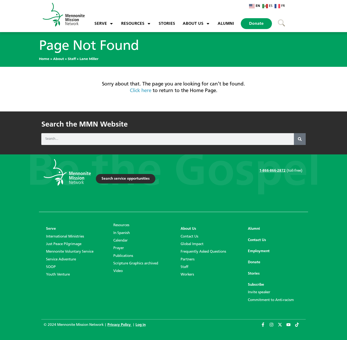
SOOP (51, 267)
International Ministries (65, 236)
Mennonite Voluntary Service (69, 252)
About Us (193, 23)
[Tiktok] (299, 327)
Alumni (226, 23)
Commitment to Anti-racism (271, 300)
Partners (188, 259)
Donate (256, 23)
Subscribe (256, 285)
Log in (140, 325)
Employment (259, 251)
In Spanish (121, 233)
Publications (123, 256)
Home (44, 59)
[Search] (300, 139)
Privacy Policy (119, 325)
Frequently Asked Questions (203, 252)
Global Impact (192, 244)
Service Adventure (61, 259)
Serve (100, 23)
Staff (72, 59)
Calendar (120, 240)
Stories (167, 23)
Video (118, 271)
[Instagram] (273, 327)
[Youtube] (290, 327)
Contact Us (189, 236)
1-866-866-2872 (272, 171)
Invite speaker (259, 292)
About (58, 59)
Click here (140, 90)
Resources (132, 23)
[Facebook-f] (265, 327)
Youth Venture (58, 274)
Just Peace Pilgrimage (63, 244)
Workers (187, 274)
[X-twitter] (282, 327)
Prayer (118, 248)
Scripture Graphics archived (135, 263)
